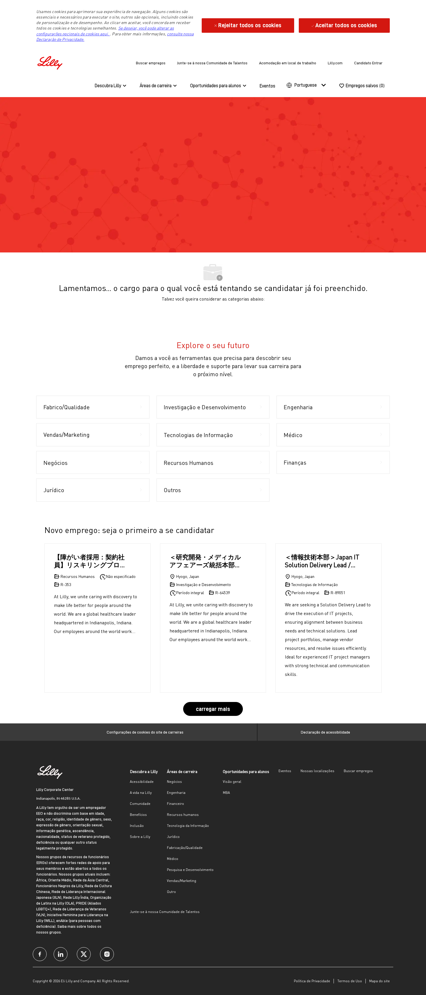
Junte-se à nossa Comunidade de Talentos (212, 63)
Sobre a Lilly (140, 836)
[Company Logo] (50, 61)
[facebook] (40, 954)
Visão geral (232, 781)
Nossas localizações (317, 771)
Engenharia (176, 792)
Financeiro (175, 803)
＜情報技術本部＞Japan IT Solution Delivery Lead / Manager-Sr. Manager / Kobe (322, 561)
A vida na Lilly (141, 792)
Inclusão (137, 825)
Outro (171, 892)
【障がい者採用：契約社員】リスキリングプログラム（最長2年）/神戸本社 (90, 561)
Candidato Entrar (368, 63)
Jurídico (173, 836)
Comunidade (140, 803)
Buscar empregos (150, 63)
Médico (172, 858)
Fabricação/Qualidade (185, 847)
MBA (226, 792)
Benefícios (138, 814)
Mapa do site (379, 981)
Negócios (174, 781)
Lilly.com (335, 63)
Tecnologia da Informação (188, 825)
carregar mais (213, 709)
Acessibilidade (142, 781)
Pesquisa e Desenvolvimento (190, 869)
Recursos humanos (183, 814)
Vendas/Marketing (181, 880)
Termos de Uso (349, 981)
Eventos (267, 86)
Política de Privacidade (312, 981)
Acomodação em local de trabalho (287, 63)
